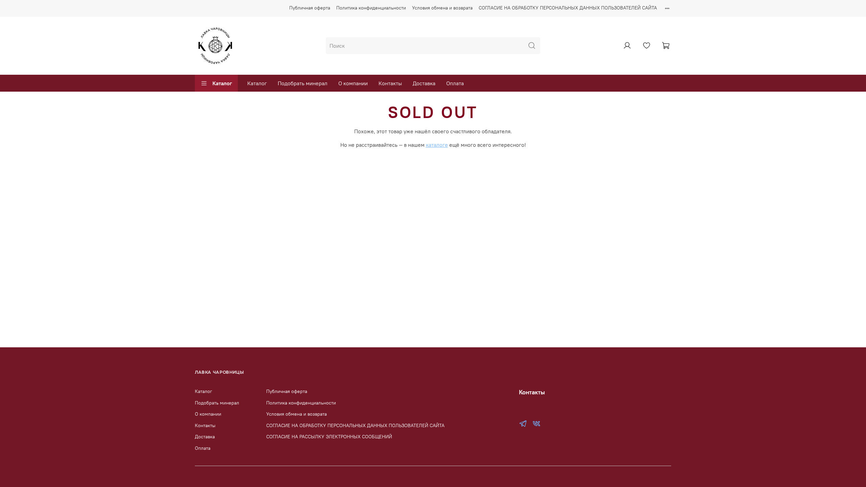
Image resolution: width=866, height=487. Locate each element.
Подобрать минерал (302, 83)
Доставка (424, 83)
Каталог (222, 83)
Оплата (455, 83)
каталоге (437, 144)
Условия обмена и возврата (442, 8)
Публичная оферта (309, 8)
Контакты (390, 83)
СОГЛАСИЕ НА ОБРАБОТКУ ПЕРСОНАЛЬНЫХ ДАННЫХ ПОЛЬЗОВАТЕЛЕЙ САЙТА (568, 8)
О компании (353, 83)
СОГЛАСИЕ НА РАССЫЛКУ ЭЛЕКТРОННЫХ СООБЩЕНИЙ (329, 437)
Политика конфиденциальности (371, 8)
